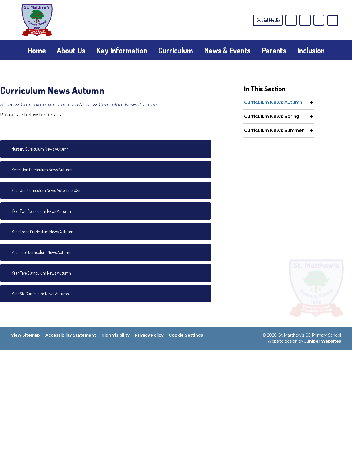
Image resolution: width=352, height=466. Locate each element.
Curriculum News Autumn (128, 104)
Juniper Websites (322, 341)
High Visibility (115, 335)
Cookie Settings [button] (186, 335)
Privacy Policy (149, 335)
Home (7, 104)
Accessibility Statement (70, 335)
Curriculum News (72, 104)
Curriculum (33, 104)
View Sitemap (25, 335)
